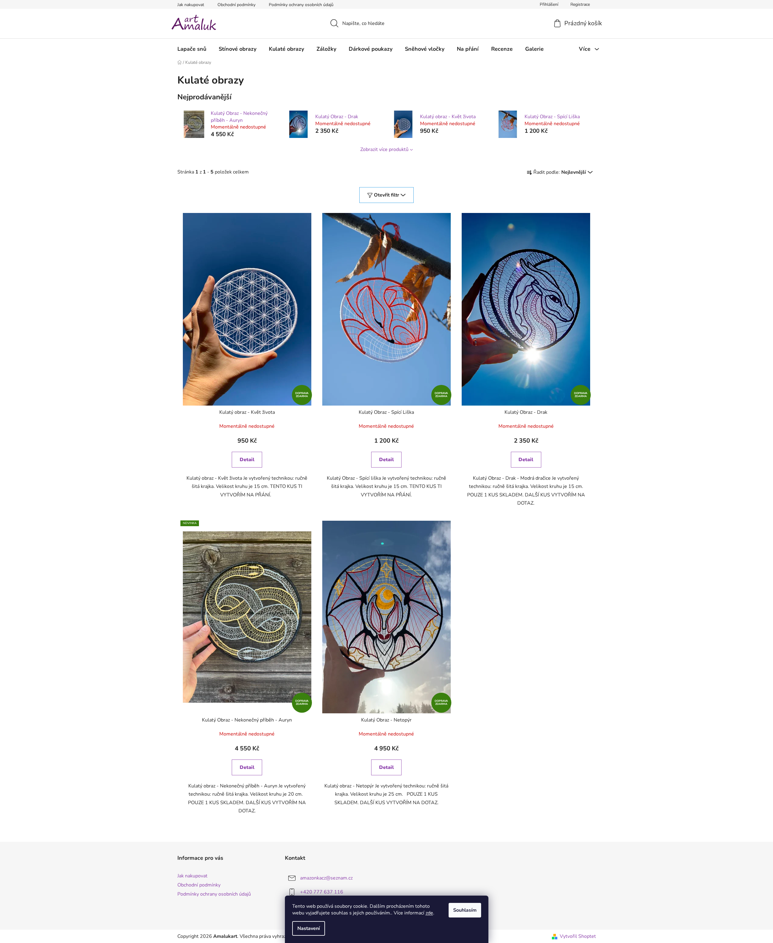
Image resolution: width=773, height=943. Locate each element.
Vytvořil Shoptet (578, 936)
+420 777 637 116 (321, 892)
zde (429, 913)
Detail (247, 459)
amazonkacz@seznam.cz (326, 878)
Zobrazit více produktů (384, 149)
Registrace (580, 4)
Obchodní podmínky (236, 5)
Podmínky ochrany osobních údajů (301, 5)
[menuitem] (191, 49)
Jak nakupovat (190, 5)
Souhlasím (465, 910)
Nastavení (308, 928)
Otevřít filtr (386, 195)
